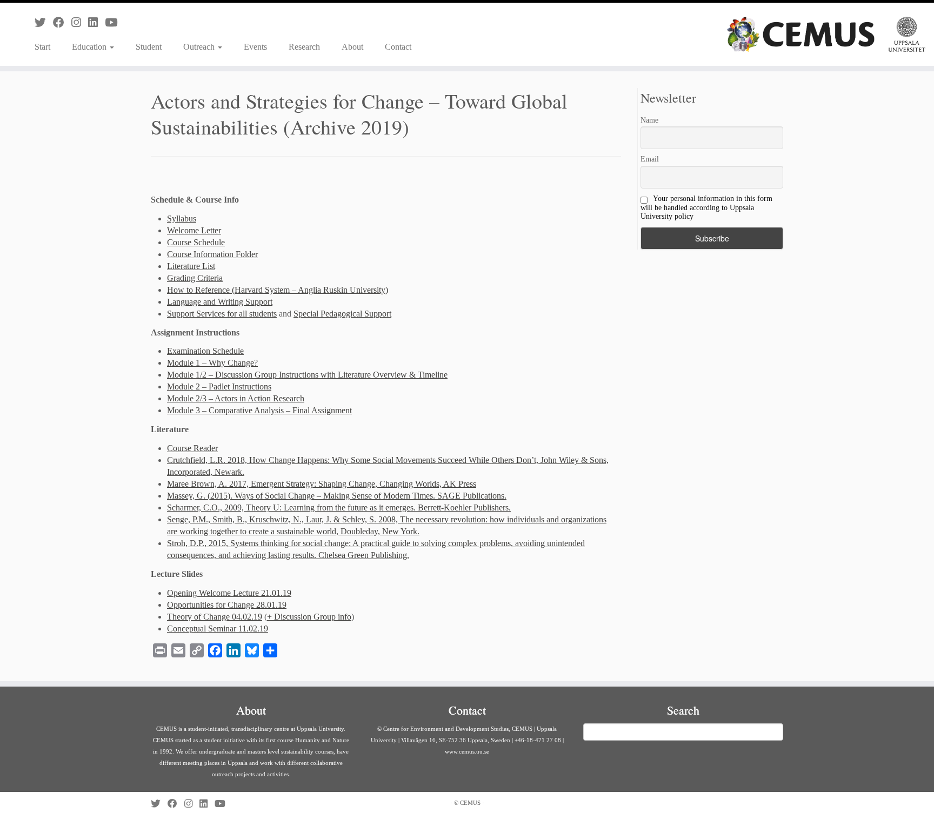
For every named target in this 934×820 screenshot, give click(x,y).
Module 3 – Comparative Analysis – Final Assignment (259, 410)
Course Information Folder (212, 254)
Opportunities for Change (211, 604)
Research (304, 46)
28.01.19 (271, 604)
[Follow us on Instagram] (79, 22)
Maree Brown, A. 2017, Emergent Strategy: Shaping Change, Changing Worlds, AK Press (321, 483)
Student (149, 46)
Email (650, 159)
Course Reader (192, 448)
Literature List (191, 266)
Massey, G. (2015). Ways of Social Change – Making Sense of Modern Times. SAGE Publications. (336, 495)
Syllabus (181, 218)
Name (649, 120)
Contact (398, 46)
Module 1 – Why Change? (212, 362)
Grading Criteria (195, 278)
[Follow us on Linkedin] (96, 22)
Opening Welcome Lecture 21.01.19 (229, 592)
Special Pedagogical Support (342, 313)
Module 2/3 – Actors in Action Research (235, 398)
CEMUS (470, 802)
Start (42, 46)
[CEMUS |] (826, 34)
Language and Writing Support (219, 301)
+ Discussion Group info (309, 616)
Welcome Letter (194, 230)
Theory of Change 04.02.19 (214, 616)
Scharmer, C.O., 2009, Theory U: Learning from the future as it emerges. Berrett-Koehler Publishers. (339, 507)
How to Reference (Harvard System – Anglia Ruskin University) (277, 289)
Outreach (200, 46)
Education (90, 46)
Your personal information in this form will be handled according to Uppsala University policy (706, 207)
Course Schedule (196, 242)
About (352, 46)
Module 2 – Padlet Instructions (219, 386)
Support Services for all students (222, 313)
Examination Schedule (205, 350)
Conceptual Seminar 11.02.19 (217, 628)
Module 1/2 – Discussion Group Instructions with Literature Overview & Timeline (307, 374)
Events (255, 46)
